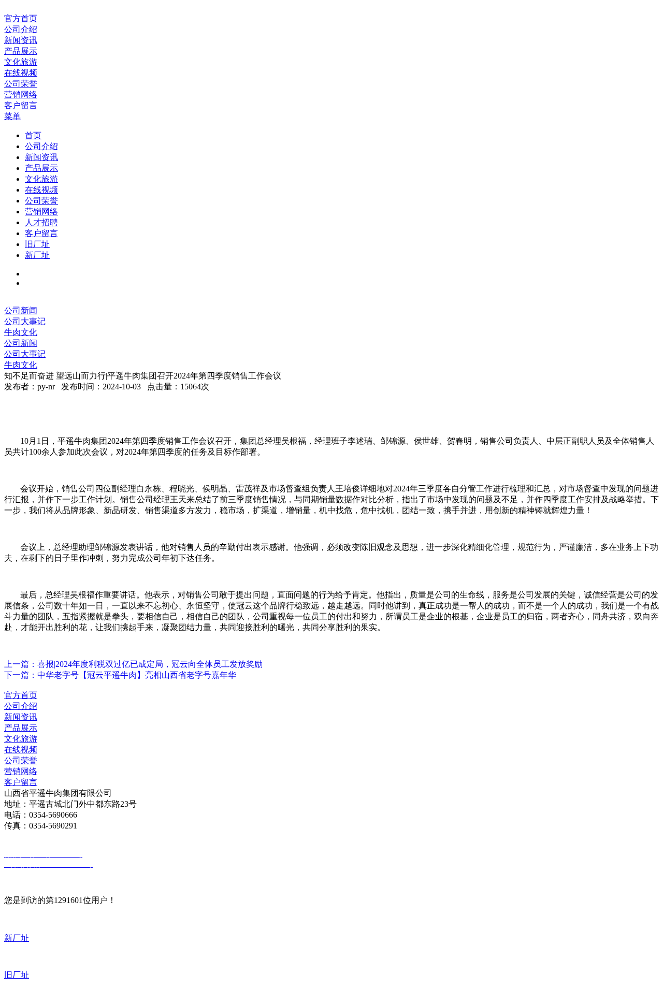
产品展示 (41, 168)
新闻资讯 (41, 157)
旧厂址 (37, 244)
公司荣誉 (41, 200)
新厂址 (37, 255)
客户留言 (41, 233)
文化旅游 (41, 178)
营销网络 (41, 211)
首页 (33, 135)
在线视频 (41, 189)
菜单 (12, 116)
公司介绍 (41, 146)
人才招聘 (41, 222)
